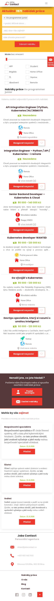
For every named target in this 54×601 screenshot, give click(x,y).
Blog (23, 584)
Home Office (36, 71)
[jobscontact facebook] (17, 594)
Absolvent (14, 82)
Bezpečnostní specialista (17, 427)
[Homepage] (12, 3)
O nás (24, 579)
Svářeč (7, 498)
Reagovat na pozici (23, 143)
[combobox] (27, 20)
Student (34, 66)
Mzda (8, 54)
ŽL (10, 77)
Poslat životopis (29, 392)
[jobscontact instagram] (23, 594)
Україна (33, 77)
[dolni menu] (40, 594)
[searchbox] (25, 23)
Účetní (7, 464)
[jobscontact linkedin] (30, 594)
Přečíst (27, 451)
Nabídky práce (29, 575)
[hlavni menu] (46, 3)
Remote (34, 82)
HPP (11, 66)
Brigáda (12, 71)
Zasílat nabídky (51, 64)
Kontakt (25, 588)
